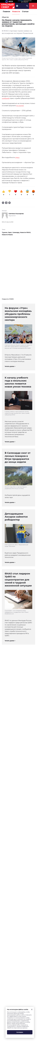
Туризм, (5, 232)
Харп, (10, 232)
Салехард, (16, 232)
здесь (17, 157)
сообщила (5, 98)
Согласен (19, 1032)
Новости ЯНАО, (25, 232)
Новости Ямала (7, 235)
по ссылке (20, 105)
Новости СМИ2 (8, 299)
